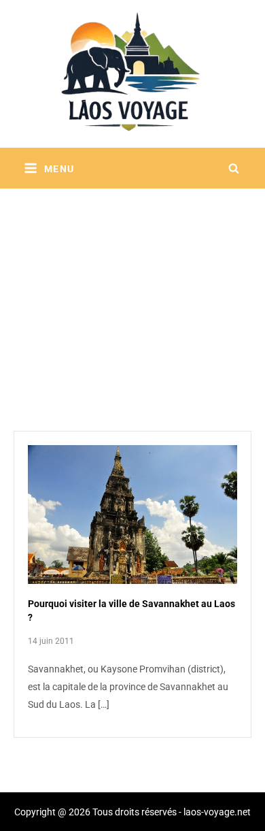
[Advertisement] (132, 292)
